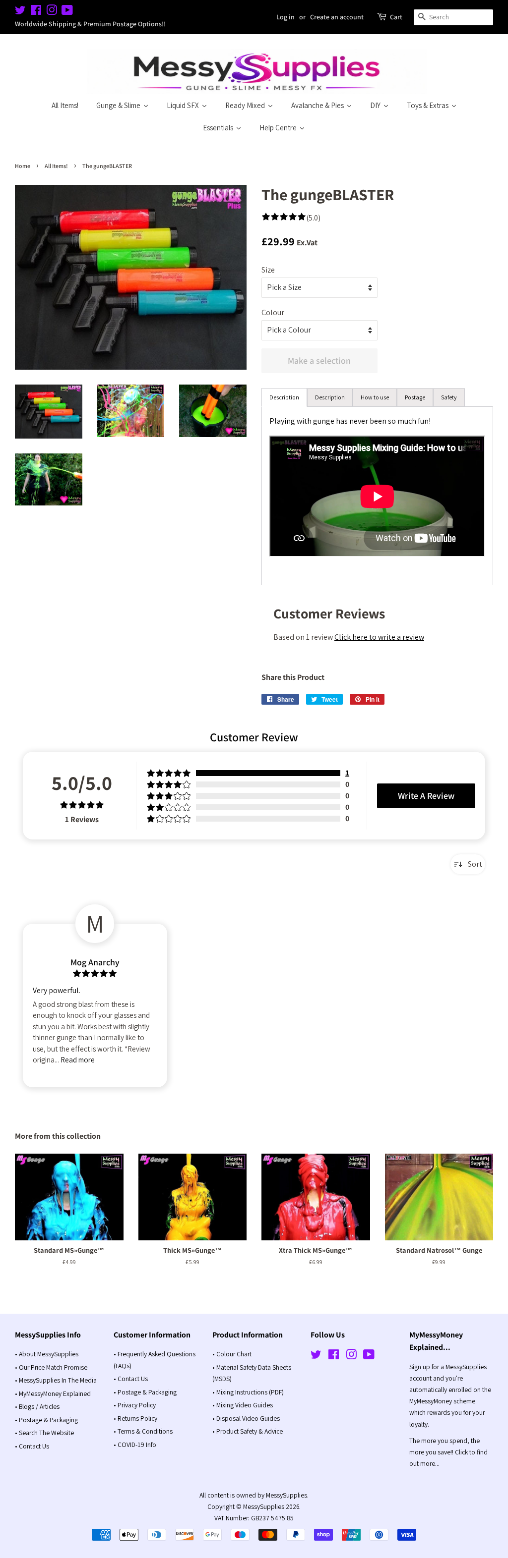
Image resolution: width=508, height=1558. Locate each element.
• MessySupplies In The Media (56, 1380)
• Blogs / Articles (37, 1406)
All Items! (56, 165)
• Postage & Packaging (46, 1419)
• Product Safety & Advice (247, 1431)
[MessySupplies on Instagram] (51, 11)
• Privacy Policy (135, 1404)
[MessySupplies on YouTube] (67, 11)
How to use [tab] (375, 397)
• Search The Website (44, 1432)
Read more (78, 1059)
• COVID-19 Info (135, 1444)
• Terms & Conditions (143, 1431)
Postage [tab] (415, 397)
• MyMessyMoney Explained (53, 1393)
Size (268, 270)
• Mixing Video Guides (242, 1404)
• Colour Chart (232, 1353)
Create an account (337, 16)
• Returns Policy (135, 1418)
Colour (272, 312)
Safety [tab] (449, 397)
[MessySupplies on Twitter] (20, 11)
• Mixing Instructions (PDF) (248, 1392)
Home (22, 165)
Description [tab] (284, 397)
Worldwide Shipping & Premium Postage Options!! (90, 23)
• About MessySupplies (46, 1353)
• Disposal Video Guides (246, 1418)
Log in (285, 16)
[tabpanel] (377, 495)
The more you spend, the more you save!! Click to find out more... (448, 1452)
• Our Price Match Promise (51, 1367)
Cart (396, 16)
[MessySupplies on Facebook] (36, 11)
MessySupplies (263, 1506)
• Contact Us (32, 1446)
